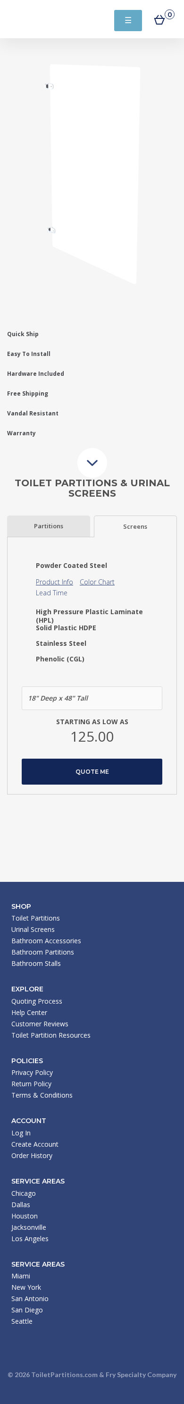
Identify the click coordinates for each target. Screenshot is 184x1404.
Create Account (35, 1144)
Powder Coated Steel (71, 565)
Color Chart (97, 581)
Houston (24, 1215)
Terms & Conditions (42, 1095)
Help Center (29, 1012)
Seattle (22, 1321)
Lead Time (51, 592)
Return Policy (31, 1083)
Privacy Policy (32, 1072)
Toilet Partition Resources (51, 1035)
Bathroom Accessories (46, 940)
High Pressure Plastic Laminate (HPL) (89, 616)
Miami (20, 1275)
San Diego (27, 1309)
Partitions (48, 526)
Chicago (23, 1193)
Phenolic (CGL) (60, 659)
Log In (21, 1132)
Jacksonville (28, 1227)
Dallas (20, 1204)
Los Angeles (30, 1238)
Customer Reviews (39, 1023)
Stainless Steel (61, 643)
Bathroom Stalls (36, 963)
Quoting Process (36, 1001)
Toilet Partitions (52, 18)
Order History (31, 1155)
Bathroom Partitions (42, 951)
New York (26, 1287)
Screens (135, 526)
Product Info (54, 581)
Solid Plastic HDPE (66, 628)
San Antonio (30, 1298)
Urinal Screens (33, 929)
